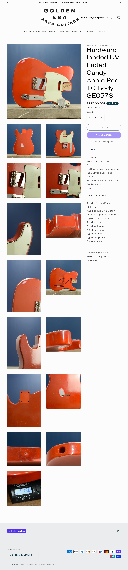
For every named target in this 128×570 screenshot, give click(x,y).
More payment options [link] (104, 142)
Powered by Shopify (45, 565)
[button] (10, 17)
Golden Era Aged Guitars (25, 565)
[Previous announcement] (7, 2)
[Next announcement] (120, 2)
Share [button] (92, 149)
